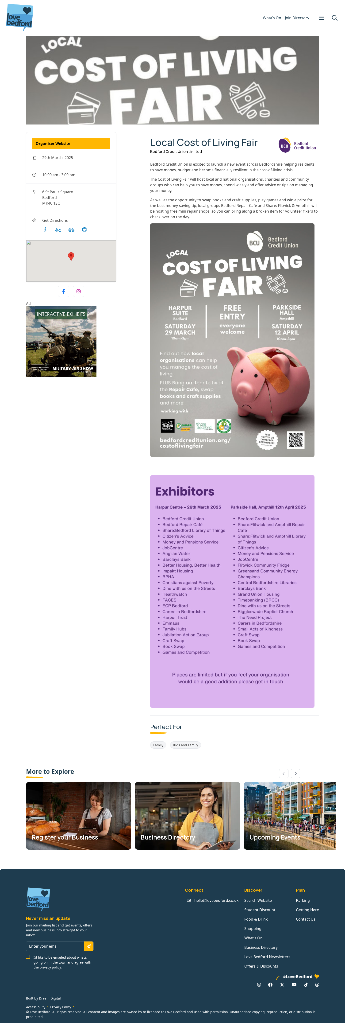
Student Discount (259, 909)
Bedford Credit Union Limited (176, 151)
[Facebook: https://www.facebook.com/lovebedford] (270, 985)
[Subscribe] (88, 946)
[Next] (295, 773)
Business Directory (261, 947)
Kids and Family (185, 745)
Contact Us (305, 919)
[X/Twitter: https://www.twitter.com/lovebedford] (282, 985)
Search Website (258, 900)
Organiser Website (53, 143)
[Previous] (283, 773)
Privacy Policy (60, 1007)
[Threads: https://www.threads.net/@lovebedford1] (317, 985)
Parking (303, 900)
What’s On (272, 17)
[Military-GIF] (86, 341)
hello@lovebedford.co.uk (216, 900)
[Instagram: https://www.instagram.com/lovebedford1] (259, 985)
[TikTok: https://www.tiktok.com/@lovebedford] (306, 985)
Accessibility (35, 1007)
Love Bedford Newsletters (267, 956)
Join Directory (297, 17)
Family (158, 745)
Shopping (252, 928)
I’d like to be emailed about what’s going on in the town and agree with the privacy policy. (62, 962)
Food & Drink (256, 919)
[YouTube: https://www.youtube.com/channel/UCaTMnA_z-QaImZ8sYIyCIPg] (294, 985)
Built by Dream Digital (43, 998)
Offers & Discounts (261, 966)
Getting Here (307, 909)
